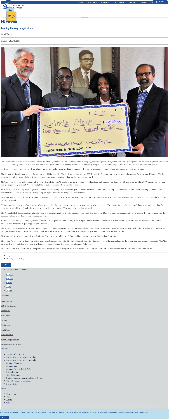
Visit (8, 397)
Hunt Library (5, 330)
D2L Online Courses (8, 306)
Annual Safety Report (15, 354)
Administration (6, 301)
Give (8, 402)
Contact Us (11, 394)
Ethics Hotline (12, 372)
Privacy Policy (12, 384)
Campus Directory (14, 363)
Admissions (105, 2)
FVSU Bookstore (7, 335)
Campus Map (11, 366)
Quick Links (160, 2)
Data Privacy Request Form (138, 412)
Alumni (143, 2)
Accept (4, 417)
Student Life (119, 2)
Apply (9, 399)
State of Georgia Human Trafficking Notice (24, 378)
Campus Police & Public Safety (19, 369)
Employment (5, 325)
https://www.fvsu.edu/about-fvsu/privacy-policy (63, 412)
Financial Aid (5, 311)
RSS (6, 265)
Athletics (132, 2)
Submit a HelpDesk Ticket (10, 339)
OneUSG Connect (13, 375)
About (81, 2)
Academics (92, 2)
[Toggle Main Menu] (11, 17)
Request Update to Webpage (11, 344)
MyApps (4, 320)
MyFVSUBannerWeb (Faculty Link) (21, 360)
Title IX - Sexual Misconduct (18, 381)
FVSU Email (5, 315)
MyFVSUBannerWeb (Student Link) (21, 357)
